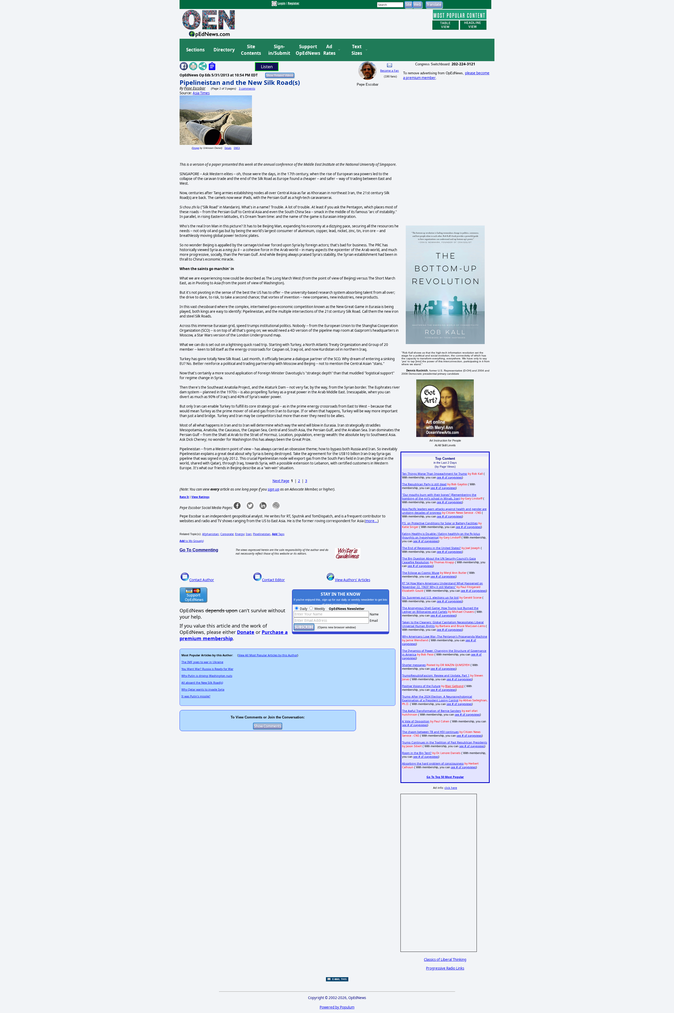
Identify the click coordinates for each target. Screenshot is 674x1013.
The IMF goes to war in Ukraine (202, 662)
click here (450, 788)
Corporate (227, 534)
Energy (239, 534)
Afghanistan (210, 534)
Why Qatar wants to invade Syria (202, 689)
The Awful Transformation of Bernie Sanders (431, 711)
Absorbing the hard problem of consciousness (433, 763)
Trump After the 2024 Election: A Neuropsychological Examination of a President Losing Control (437, 698)
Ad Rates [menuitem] (329, 49)
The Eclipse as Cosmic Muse (420, 573)
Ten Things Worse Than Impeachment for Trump (434, 474)
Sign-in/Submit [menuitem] (278, 49)
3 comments (247, 88)
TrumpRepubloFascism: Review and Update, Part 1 (435, 675)
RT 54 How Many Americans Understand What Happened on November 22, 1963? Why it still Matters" (442, 585)
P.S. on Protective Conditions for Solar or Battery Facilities (440, 523)
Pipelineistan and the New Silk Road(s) (240, 82)
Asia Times (201, 93)
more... (371, 520)
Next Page (280, 480)
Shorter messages (414, 665)
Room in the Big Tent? (417, 753)
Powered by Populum (337, 1007)
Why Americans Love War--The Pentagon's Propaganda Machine (444, 636)
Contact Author (201, 580)
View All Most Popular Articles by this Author (267, 655)
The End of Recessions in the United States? (431, 548)
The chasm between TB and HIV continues (430, 732)
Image (195, 148)
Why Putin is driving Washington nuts (206, 676)
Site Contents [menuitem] (251, 49)
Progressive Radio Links (445, 968)
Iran (248, 534)
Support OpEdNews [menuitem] (306, 49)
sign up (273, 489)
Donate (245, 632)
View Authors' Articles (352, 580)
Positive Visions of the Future (421, 686)
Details (228, 147)
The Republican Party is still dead (424, 484)
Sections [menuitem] (195, 50)
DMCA (237, 147)
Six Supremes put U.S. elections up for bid (430, 597)
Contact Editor (273, 580)
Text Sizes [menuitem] (356, 49)
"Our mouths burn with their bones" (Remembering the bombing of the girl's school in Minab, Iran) (439, 496)
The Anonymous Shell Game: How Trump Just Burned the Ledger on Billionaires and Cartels (440, 610)
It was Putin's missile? (195, 696)
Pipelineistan (261, 534)
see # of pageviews (449, 477)
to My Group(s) (192, 541)
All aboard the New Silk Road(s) (202, 682)
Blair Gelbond (454, 686)
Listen (267, 67)
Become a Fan (389, 70)
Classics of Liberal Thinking (445, 959)
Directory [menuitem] (224, 50)
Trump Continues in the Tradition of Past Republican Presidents (444, 742)
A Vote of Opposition (415, 721)
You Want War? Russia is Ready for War (207, 669)
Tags (278, 534)
